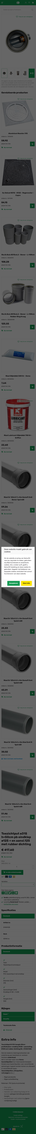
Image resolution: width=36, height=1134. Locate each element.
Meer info (26, 583)
